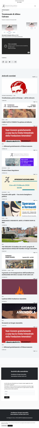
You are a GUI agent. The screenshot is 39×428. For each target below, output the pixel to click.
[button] (34, 76)
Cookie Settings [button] (4, 425)
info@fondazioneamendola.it (27, 417)
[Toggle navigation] (35, 6)
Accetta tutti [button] (10, 425)
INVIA (7, 397)
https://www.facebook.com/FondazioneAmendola (12, 36)
